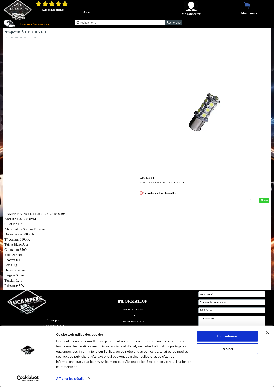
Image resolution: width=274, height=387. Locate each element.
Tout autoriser (227, 336)
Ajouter (264, 200)
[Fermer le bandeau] (267, 332)
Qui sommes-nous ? (133, 321)
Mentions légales (133, 309)
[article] (204, 124)
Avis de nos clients (53, 9)
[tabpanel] (70, 249)
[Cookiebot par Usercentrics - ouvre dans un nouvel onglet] (27, 378)
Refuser (227, 348)
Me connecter (191, 14)
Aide (86, 12)
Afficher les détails (70, 378)
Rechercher (174, 22)
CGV (133, 315)
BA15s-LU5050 (147, 178)
